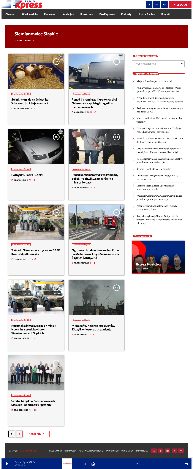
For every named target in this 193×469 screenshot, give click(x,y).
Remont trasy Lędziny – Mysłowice (153, 169)
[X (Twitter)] (154, 450)
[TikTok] (161, 450)
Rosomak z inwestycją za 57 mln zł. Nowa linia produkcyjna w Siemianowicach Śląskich (33, 329)
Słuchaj (180, 4)
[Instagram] (167, 450)
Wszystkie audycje (144, 259)
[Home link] (22, 4)
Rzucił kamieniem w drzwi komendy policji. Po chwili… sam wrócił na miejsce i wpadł (95, 178)
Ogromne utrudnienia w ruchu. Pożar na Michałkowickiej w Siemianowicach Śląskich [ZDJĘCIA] (96, 253)
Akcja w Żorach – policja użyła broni (154, 81)
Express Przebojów (148, 264)
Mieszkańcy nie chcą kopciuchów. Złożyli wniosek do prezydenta (93, 327)
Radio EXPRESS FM (28, 451)
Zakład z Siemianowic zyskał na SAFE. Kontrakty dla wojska (36, 252)
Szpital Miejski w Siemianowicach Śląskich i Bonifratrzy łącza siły (33, 403)
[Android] (181, 450)
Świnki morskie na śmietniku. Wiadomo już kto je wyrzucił (30, 101)
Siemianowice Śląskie (21, 94)
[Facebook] (174, 450)
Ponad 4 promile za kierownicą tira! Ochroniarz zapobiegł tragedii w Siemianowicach (94, 103)
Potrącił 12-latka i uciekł (27, 175)
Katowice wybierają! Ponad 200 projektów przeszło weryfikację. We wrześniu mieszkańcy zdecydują (159, 219)
